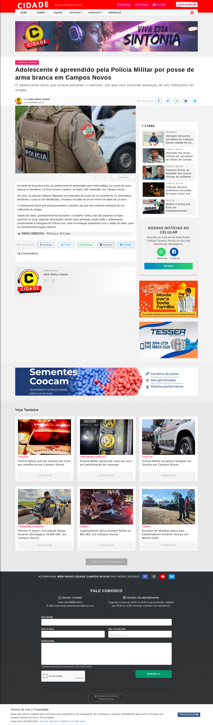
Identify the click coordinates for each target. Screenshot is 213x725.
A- (95, 177)
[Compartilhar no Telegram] (186, 101)
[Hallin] (168, 299)
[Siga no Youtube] (163, 576)
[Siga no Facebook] (145, 576)
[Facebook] (53, 280)
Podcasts (94, 12)
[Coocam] (106, 381)
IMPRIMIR (124, 177)
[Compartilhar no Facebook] (159, 101)
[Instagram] (46, 280)
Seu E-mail (47, 629)
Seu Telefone (116, 629)
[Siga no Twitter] (172, 576)
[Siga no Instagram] (154, 576)
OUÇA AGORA (186, 4)
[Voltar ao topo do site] (208, 435)
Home (23, 12)
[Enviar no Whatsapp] (177, 101)
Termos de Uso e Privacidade (107, 697)
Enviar (152, 674)
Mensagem (47, 641)
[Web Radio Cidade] (33, 5)
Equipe (58, 12)
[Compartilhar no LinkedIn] (195, 101)
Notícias (75, 12)
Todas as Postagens (106, 562)
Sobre (41, 12)
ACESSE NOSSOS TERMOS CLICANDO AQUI (62, 721)
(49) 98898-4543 (72, 602)
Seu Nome (47, 617)
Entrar (168, 266)
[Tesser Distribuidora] (168, 340)
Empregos (114, 12)
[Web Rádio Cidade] (106, 36)
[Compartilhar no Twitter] (168, 101)
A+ (105, 177)
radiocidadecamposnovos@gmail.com (74, 606)
